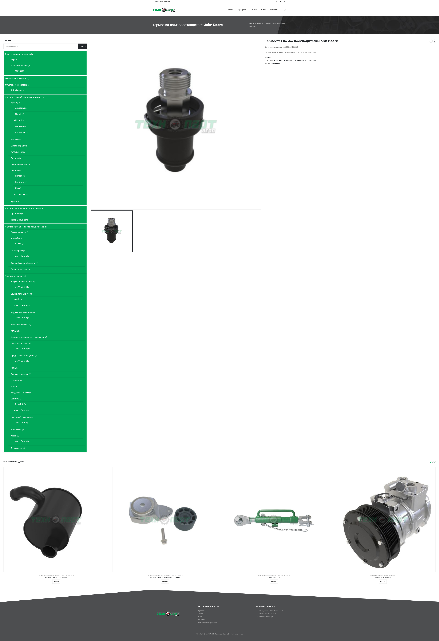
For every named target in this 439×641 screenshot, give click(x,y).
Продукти (242, 9)
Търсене (7, 41)
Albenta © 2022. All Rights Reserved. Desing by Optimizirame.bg (219, 634)
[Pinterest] (284, 1)
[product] (56, 519)
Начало (230, 9)
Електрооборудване (380, 575)
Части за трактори (308, 60)
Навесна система (162, 575)
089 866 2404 (166, 1)
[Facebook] (276, 1)
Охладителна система (292, 60)
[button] (431, 461)
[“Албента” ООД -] (164, 10)
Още (57, 581)
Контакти (274, 9)
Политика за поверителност (207, 623)
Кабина (271, 575)
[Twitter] (280, 1)
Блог (263, 9)
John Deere (277, 60)
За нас (254, 9)
